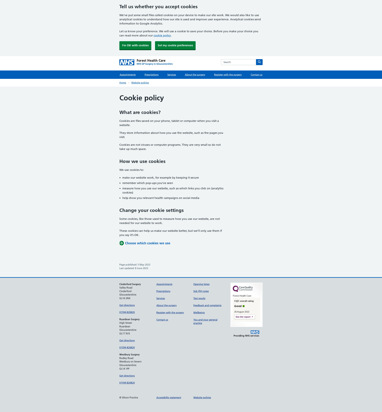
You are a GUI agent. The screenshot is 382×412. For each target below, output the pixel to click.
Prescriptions (151, 74)
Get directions (127, 305)
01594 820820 (127, 312)
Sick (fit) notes (201, 291)
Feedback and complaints (207, 305)
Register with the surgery (228, 74)
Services (171, 74)
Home (122, 82)
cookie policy (162, 35)
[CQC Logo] (243, 291)
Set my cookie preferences (175, 45)
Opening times (201, 284)
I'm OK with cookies (135, 45)
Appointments (128, 74)
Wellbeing (199, 312)
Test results (199, 298)
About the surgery (195, 74)
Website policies (140, 82)
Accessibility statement (168, 397)
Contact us (256, 74)
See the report (243, 317)
